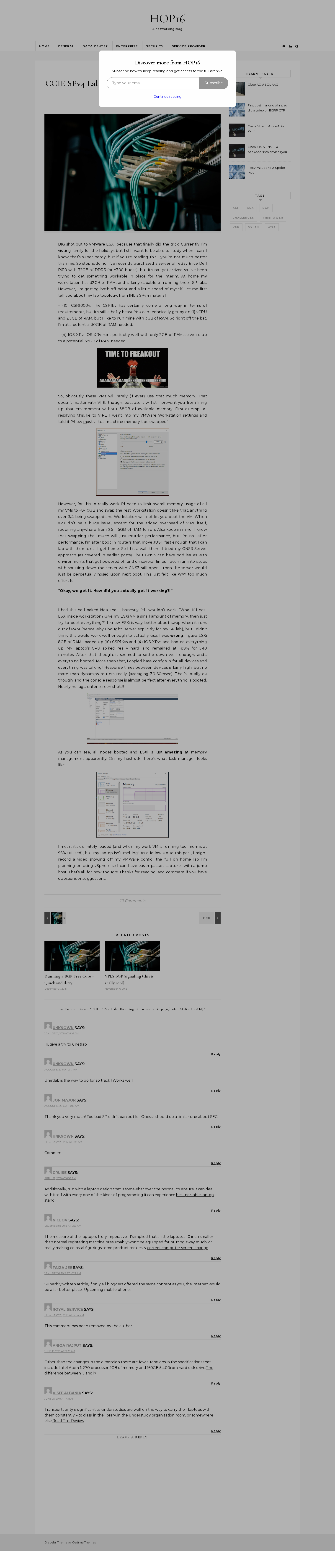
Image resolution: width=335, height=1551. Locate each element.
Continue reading (167, 97)
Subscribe (214, 83)
